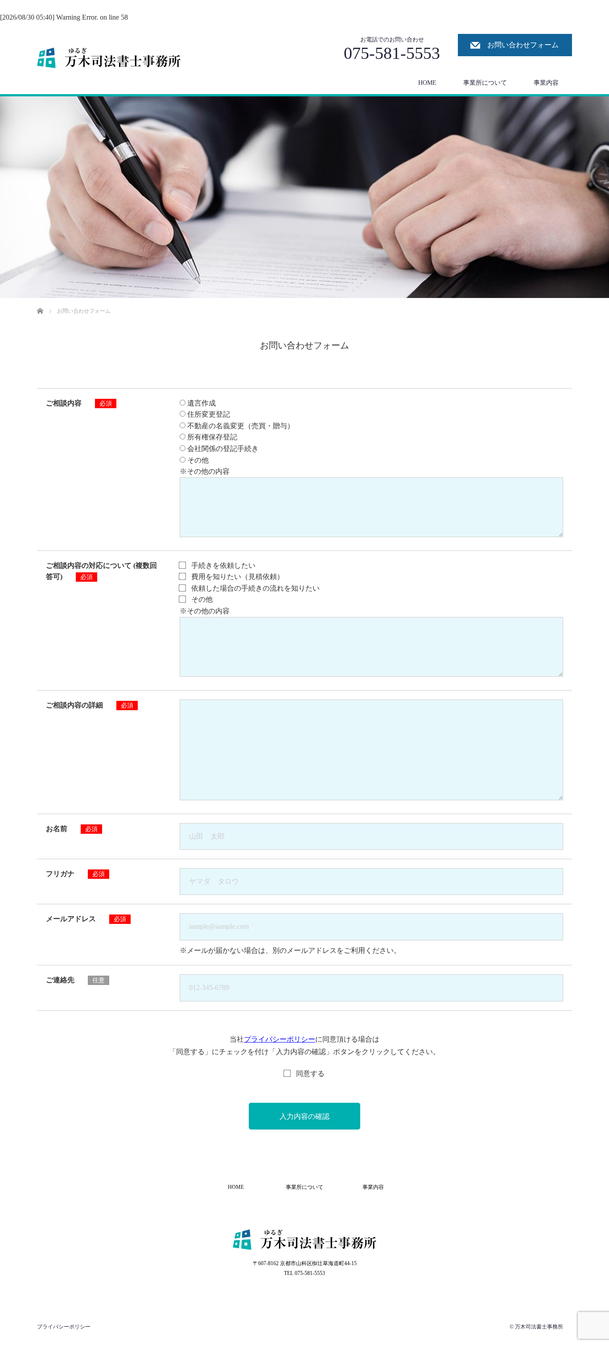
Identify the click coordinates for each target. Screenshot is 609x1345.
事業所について (485, 82)
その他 (197, 460)
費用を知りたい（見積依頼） (236, 576)
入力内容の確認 (304, 1116)
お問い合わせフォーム (523, 45)
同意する (310, 1073)
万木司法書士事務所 (539, 1327)
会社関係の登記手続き (222, 448)
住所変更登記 (207, 414)
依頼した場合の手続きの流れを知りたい (254, 588)
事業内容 (546, 82)
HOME (427, 82)
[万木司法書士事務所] (109, 58)
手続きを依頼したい (222, 565)
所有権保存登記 (211, 437)
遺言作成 (200, 403)
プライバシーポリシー (279, 1039)
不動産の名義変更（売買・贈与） (239, 426)
